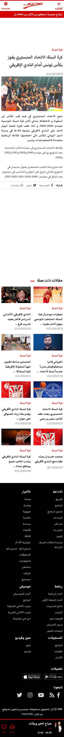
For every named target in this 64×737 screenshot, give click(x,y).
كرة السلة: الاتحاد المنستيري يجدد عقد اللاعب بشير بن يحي (50, 414)
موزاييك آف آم (23, 542)
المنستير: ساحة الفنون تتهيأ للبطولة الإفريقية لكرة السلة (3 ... (17, 366)
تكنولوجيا (25, 561)
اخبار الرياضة (55, 594)
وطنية (27, 505)
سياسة (27, 524)
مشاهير (26, 567)
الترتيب (59, 612)
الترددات (58, 518)
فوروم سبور (56, 618)
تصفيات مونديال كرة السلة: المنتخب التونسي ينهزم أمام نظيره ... (48, 319)
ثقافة (28, 536)
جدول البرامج (55, 511)
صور (28, 645)
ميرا (50, 728)
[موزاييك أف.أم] (32, 6)
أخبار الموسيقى (22, 594)
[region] (32, 230)
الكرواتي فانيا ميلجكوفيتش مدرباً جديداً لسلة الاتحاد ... (50, 366)
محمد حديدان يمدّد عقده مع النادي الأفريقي (49, 459)
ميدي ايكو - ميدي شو (18, 548)
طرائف (27, 573)
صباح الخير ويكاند (40, 723)
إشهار (59, 536)
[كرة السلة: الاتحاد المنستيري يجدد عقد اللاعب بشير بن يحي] (48, 389)
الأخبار (59, 657)
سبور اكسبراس (54, 625)
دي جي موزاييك (22, 618)
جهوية (27, 511)
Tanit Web (27, 714)
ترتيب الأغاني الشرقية (19, 606)
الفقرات (58, 651)
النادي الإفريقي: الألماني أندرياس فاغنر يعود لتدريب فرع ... (17, 319)
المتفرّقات (25, 555)
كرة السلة (57, 50)
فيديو (27, 651)
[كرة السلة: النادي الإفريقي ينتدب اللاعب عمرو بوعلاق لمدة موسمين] (16, 437)
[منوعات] (58, 727)
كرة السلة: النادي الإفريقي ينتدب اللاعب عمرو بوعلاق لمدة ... (16, 461)
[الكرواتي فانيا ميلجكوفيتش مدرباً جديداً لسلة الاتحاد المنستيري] (48, 342)
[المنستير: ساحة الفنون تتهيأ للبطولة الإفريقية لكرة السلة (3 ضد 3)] (16, 342)
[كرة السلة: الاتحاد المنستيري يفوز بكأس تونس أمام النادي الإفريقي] (32, 93)
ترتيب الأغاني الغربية (19, 612)
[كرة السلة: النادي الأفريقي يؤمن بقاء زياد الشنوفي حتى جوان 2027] (16, 389)
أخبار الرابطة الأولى (52, 600)
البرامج (59, 505)
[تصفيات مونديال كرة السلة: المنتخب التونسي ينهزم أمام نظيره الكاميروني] (48, 295)
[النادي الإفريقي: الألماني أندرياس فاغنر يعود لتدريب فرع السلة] (16, 295)
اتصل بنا (58, 530)
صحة (27, 499)
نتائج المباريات (54, 606)
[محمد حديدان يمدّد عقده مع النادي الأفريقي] (48, 437)
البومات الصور (55, 631)
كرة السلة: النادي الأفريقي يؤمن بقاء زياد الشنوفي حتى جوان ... (16, 414)
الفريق (59, 499)
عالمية (27, 518)
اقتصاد (27, 530)
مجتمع (26, 579)
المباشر (58, 524)
